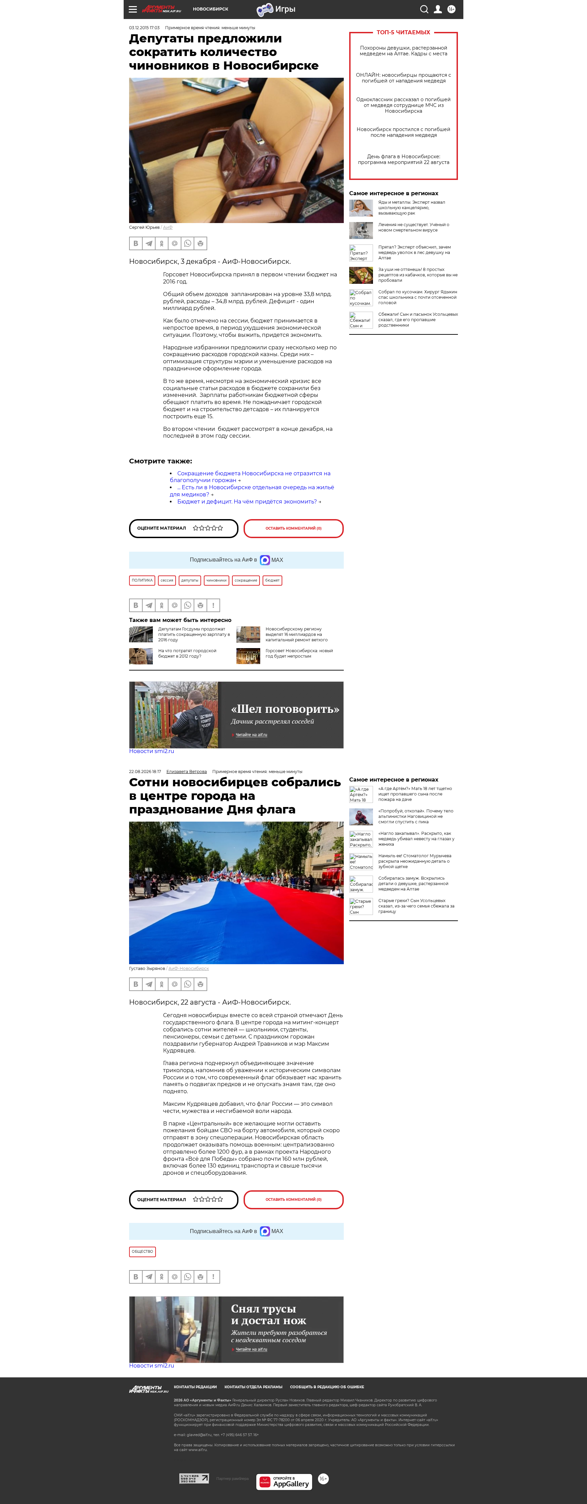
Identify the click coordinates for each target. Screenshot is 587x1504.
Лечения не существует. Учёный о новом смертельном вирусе (413, 227)
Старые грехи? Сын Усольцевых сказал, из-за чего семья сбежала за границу (416, 906)
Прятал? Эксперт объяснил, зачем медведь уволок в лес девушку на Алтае (414, 252)
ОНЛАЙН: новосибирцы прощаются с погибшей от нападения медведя (403, 78)
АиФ (168, 227)
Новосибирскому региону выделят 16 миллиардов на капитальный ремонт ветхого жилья (297, 637)
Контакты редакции (195, 1387)
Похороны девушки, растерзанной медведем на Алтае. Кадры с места (403, 51)
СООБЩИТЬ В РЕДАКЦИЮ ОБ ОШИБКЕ (327, 1387)
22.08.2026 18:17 (145, 771)
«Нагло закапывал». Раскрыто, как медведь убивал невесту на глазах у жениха (416, 839)
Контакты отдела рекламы (253, 1387)
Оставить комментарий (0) (294, 528)
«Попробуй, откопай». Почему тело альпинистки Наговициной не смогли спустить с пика (415, 816)
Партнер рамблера (232, 1479)
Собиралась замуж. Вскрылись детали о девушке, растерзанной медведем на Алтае (413, 884)
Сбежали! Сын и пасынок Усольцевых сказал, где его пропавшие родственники (418, 320)
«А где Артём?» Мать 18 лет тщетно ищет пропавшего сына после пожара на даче (415, 794)
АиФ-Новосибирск (188, 968)
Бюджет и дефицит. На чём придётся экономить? (247, 501)
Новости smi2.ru (151, 751)
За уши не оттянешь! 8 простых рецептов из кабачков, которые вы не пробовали (418, 275)
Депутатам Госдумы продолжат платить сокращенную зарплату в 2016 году (194, 634)
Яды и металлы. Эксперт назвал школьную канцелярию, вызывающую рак (411, 208)
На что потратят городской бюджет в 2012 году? (187, 653)
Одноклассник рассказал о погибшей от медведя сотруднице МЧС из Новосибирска (403, 105)
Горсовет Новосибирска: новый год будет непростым (299, 653)
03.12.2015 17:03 (144, 27)
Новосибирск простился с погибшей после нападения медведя (403, 132)
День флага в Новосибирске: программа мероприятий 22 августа (403, 159)
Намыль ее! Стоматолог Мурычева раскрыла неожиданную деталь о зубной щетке (414, 861)
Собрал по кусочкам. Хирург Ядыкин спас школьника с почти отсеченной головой (417, 297)
